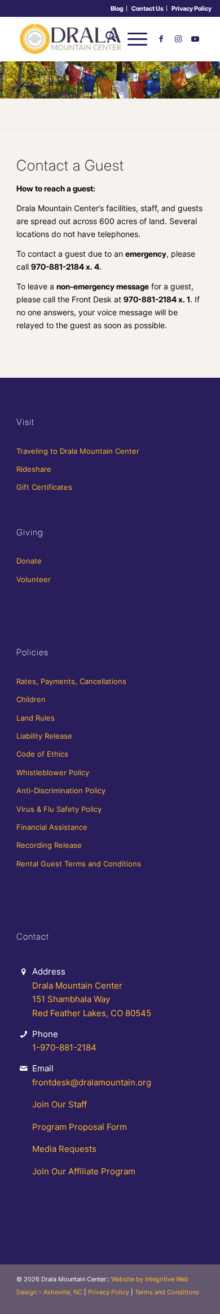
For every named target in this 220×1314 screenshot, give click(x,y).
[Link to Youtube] (195, 38)
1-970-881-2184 (64, 1047)
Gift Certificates (44, 486)
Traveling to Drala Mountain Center (77, 450)
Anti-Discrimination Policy (60, 790)
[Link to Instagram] (178, 38)
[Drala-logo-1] (91, 38)
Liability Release (44, 735)
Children (31, 699)
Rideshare (33, 468)
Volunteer (33, 579)
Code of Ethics (42, 753)
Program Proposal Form (79, 1126)
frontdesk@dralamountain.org (91, 1082)
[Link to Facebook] (161, 38)
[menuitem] (117, 8)
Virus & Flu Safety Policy (59, 809)
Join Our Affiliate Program (83, 1171)
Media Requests (64, 1148)
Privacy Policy (191, 8)
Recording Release (49, 845)
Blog (117, 8)
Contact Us (147, 8)
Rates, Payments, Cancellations (71, 681)
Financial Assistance (51, 827)
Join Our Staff (59, 1104)
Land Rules (35, 717)
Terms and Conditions (167, 1292)
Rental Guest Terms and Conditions (78, 863)
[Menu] (131, 38)
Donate (29, 560)
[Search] (105, 38)
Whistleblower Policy (52, 772)
